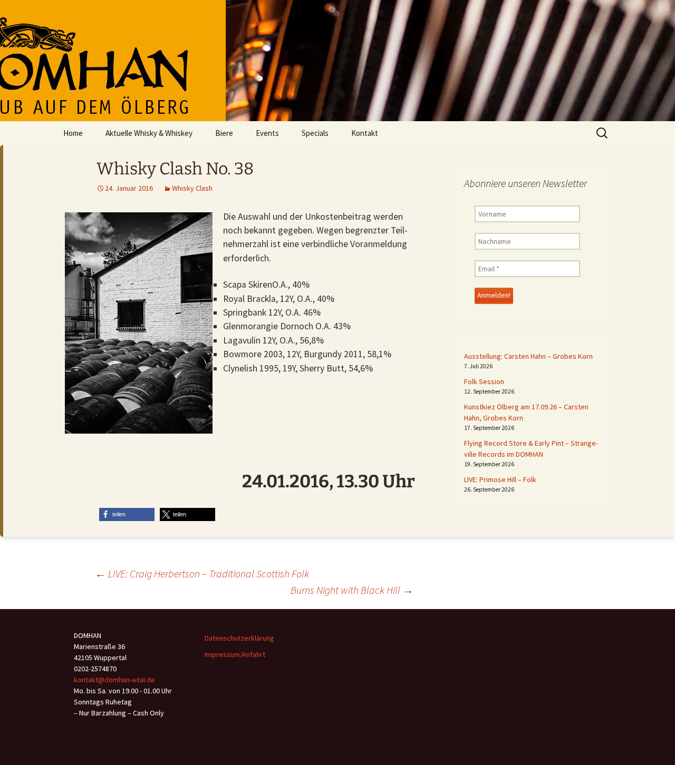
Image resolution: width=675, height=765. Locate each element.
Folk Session (484, 381)
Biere (224, 133)
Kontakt (364, 133)
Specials (315, 133)
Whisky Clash (192, 188)
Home (73, 133)
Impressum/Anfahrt (235, 654)
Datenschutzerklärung (239, 638)
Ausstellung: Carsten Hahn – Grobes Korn (528, 356)
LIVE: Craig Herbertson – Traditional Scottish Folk (202, 573)
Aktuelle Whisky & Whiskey (148, 133)
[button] (127, 514)
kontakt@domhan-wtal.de (114, 679)
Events (267, 133)
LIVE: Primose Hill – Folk (500, 479)
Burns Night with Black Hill (352, 590)
